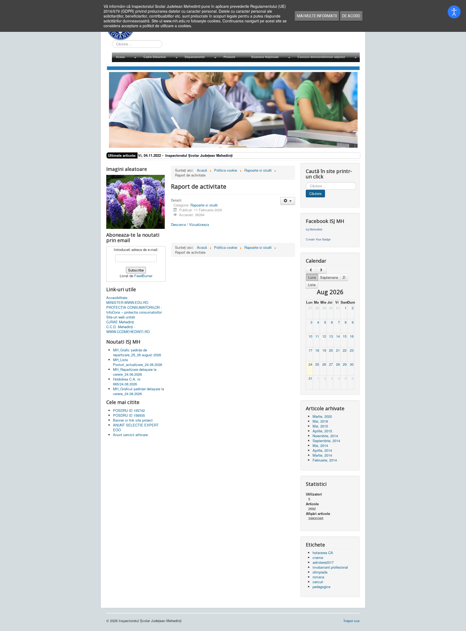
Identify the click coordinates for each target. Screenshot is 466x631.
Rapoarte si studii (204, 205)
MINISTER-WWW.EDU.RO (127, 302)
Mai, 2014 (320, 445)
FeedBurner (143, 275)
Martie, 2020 (322, 416)
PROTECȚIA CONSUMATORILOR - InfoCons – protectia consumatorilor (134, 310)
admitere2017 (323, 562)
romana (318, 576)
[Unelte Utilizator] (287, 201)
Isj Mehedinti (314, 229)
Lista (312, 284)
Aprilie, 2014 (322, 450)
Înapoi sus (352, 620)
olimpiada (320, 572)
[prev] (311, 270)
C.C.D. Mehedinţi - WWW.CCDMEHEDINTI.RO (128, 329)
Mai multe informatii (317, 16)
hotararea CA (323, 552)
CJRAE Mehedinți (120, 322)
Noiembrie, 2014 (325, 435)
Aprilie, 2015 (322, 430)
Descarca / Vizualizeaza (190, 224)
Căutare (315, 193)
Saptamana (329, 277)
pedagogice (321, 586)
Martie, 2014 (322, 455)
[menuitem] (125, 57)
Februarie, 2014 (325, 460)
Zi (343, 277)
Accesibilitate (116, 297)
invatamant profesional (330, 567)
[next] (321, 270)
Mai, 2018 (320, 421)
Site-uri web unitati (120, 317)
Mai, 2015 (320, 426)
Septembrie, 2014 (326, 440)
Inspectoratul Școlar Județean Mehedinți (199, 155)
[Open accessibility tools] (454, 11)
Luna (312, 277)
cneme (318, 557)
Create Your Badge (318, 239)
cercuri (318, 581)
